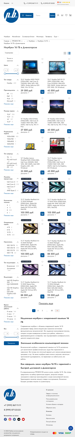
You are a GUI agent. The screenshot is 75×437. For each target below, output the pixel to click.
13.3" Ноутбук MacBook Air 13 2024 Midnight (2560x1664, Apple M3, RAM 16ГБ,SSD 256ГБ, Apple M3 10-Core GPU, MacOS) (56, 287)
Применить (11, 343)
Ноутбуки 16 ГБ (43, 41)
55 (52, 310)
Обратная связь (51, 408)
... (24, 41)
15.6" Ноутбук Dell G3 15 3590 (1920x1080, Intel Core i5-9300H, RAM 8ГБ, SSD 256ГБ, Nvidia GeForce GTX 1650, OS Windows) (56, 83)
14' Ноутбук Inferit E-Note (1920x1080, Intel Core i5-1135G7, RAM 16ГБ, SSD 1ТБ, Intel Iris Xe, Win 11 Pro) (57, 122)
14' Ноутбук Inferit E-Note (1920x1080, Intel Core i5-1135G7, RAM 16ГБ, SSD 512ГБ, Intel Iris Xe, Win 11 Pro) (29, 123)
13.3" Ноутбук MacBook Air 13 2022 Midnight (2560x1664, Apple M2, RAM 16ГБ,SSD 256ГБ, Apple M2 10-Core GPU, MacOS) (56, 246)
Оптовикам (49, 425)
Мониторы (39, 36)
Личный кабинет (51, 422)
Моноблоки (16, 36)
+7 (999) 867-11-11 (32, 3)
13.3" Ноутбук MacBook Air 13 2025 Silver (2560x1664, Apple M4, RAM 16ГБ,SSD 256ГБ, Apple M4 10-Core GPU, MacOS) (56, 203)
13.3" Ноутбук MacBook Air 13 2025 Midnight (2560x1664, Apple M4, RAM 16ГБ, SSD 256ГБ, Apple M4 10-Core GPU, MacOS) (30, 204)
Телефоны (49, 36)
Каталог (6, 3)
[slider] (4, 73)
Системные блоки (28, 36)
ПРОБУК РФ (16, 41)
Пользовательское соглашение (51, 400)
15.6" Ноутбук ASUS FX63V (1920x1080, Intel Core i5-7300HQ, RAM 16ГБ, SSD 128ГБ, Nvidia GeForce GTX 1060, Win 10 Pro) (30, 83)
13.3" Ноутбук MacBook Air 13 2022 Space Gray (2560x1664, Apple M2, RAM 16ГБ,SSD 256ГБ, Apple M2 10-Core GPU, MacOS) (30, 287)
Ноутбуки (7, 36)
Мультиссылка (50, 418)
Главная (6, 41)
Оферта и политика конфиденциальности (52, 395)
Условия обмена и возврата (54, 404)
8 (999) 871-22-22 (48, 3)
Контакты (48, 415)
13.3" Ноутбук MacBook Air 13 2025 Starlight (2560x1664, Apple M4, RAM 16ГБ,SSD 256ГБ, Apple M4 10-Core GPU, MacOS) (30, 246)
